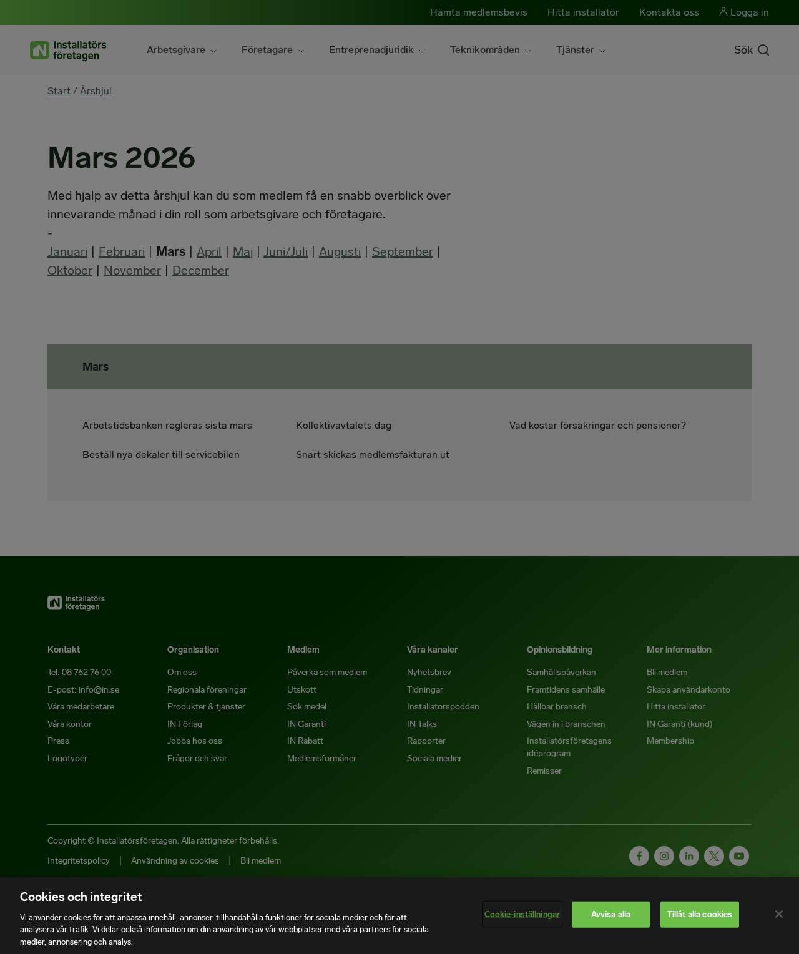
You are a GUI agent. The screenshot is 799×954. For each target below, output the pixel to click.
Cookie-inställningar (522, 914)
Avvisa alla (610, 914)
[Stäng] (779, 914)
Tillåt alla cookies (699, 914)
